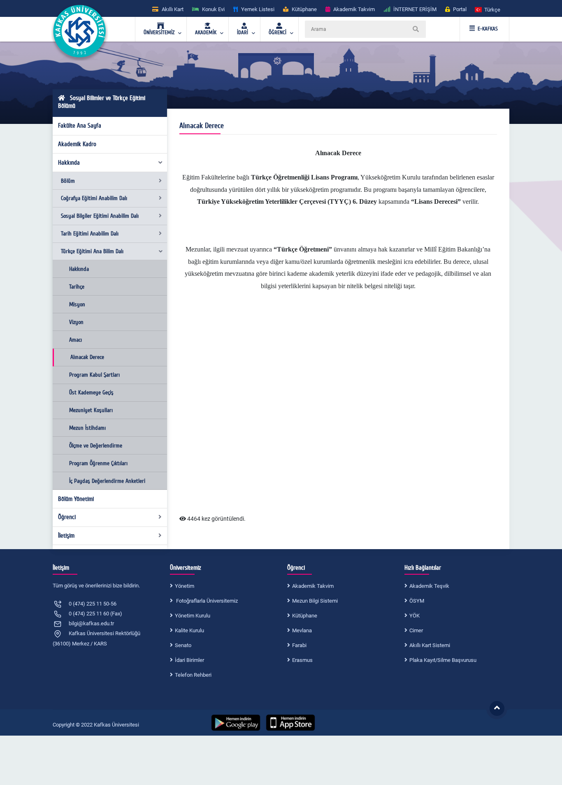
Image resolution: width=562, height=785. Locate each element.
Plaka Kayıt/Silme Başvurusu (442, 660)
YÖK (414, 616)
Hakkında (69, 162)
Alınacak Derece (87, 357)
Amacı (75, 339)
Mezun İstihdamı (87, 427)
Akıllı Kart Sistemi (429, 645)
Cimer (416, 630)
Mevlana (302, 630)
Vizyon (76, 322)
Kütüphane (304, 616)
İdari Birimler (189, 660)
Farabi (299, 645)
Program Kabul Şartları (94, 374)
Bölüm (68, 180)
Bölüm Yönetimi (76, 499)
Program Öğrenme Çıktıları (98, 463)
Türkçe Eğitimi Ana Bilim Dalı (92, 251)
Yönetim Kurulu (192, 616)
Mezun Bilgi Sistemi (315, 601)
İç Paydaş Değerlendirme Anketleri (107, 481)
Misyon (77, 304)
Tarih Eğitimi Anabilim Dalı (89, 233)
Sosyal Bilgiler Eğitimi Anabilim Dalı (100, 215)
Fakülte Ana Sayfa (79, 125)
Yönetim (184, 586)
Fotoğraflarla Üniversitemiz (206, 601)
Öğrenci (67, 517)
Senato (183, 645)
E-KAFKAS (488, 29)
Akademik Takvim (313, 586)
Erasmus (302, 660)
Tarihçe (76, 286)
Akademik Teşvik (429, 586)
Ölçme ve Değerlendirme (95, 445)
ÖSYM (416, 601)
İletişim (66, 535)
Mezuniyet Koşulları (91, 410)
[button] (488, 9)
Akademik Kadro (77, 144)
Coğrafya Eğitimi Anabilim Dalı (94, 198)
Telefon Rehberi (193, 675)
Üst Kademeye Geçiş (91, 392)
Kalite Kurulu (189, 630)
